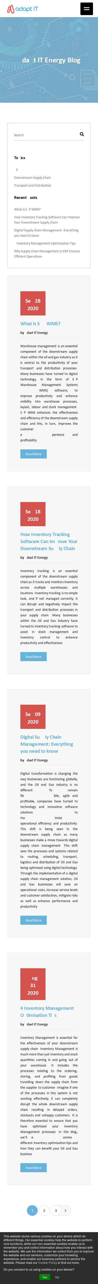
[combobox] (49, 135)
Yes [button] (44, 1277)
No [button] (57, 1277)
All (16, 169)
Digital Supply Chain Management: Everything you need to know (46, 744)
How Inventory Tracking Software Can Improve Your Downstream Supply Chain (47, 220)
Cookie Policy (47, 1262)
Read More (33, 453)
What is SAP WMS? (27, 209)
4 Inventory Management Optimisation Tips (44, 243)
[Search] (82, 134)
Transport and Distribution (32, 185)
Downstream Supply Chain (32, 177)
